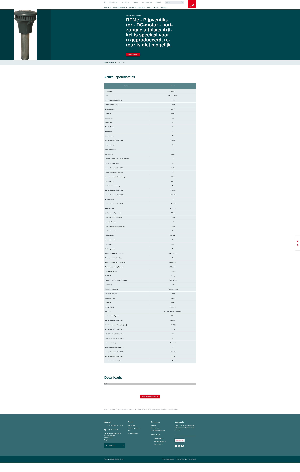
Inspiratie (140, 7)
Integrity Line (192, 459)
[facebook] (176, 446)
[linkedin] (179, 446)
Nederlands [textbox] (112, 445)
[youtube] (182, 446)
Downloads (121, 62)
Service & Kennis (152, 7)
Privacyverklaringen (181, 459)
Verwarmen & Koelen (119, 7)
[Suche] (182, 2)
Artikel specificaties (110, 62)
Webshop (163, 7)
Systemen (131, 7)
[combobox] (114, 445)
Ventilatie (106, 7)
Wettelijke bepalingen (168, 459)
